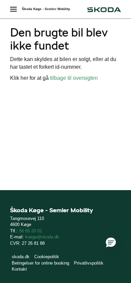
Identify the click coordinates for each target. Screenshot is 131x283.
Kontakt (19, 269)
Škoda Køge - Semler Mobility (46, 9)
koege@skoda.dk (42, 236)
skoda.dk (21, 256)
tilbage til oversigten (74, 78)
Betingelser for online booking (40, 263)
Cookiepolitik (46, 256)
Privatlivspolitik (88, 263)
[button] (110, 242)
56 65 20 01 (30, 230)
